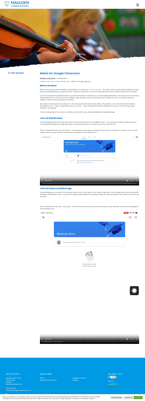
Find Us (42, 378)
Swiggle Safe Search (79, 378)
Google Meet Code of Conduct (90, 90)
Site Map (75, 380)
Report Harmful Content (48, 380)
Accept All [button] (138, 398)
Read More (128, 398)
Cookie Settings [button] (117, 398)
